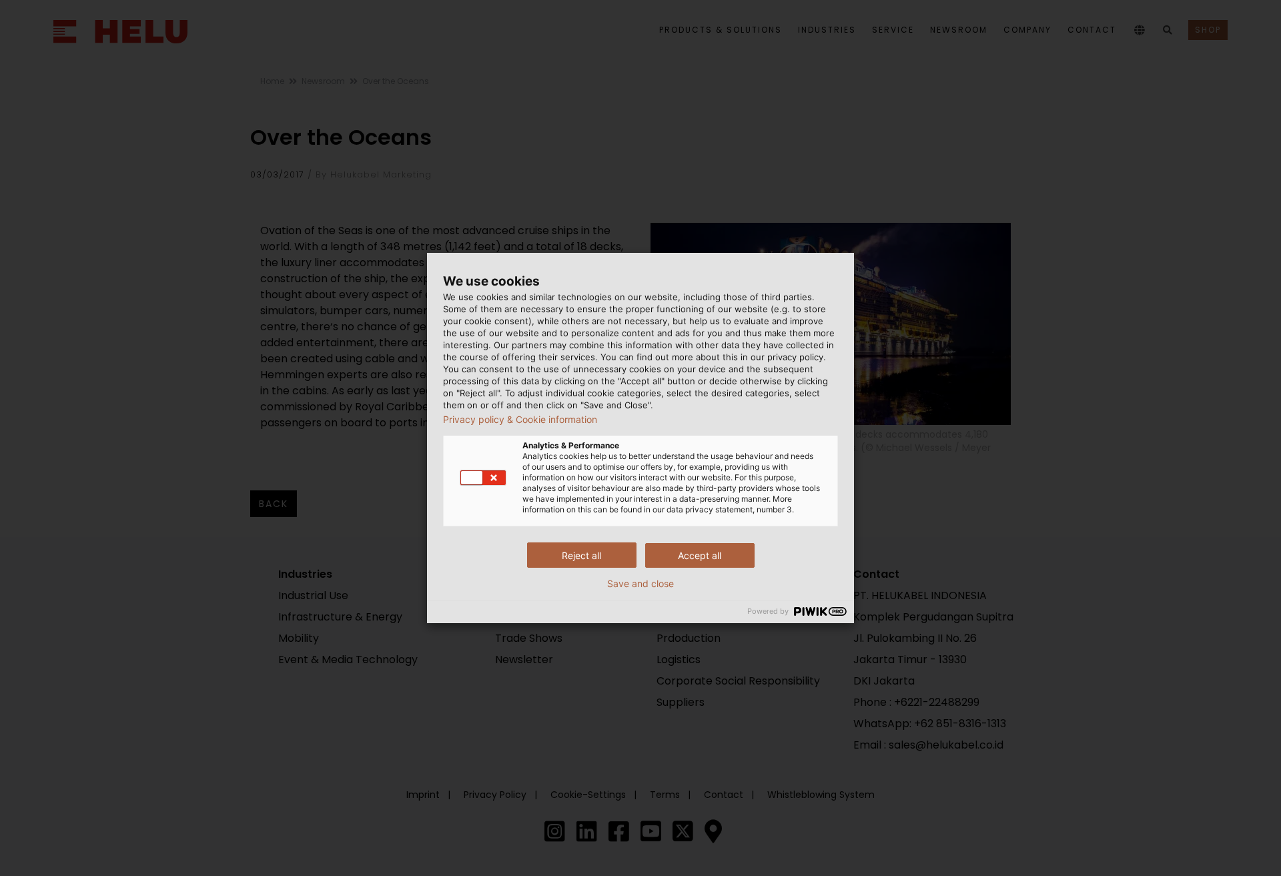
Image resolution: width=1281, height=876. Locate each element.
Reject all (581, 555)
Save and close (640, 583)
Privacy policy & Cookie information (520, 419)
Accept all (699, 555)
